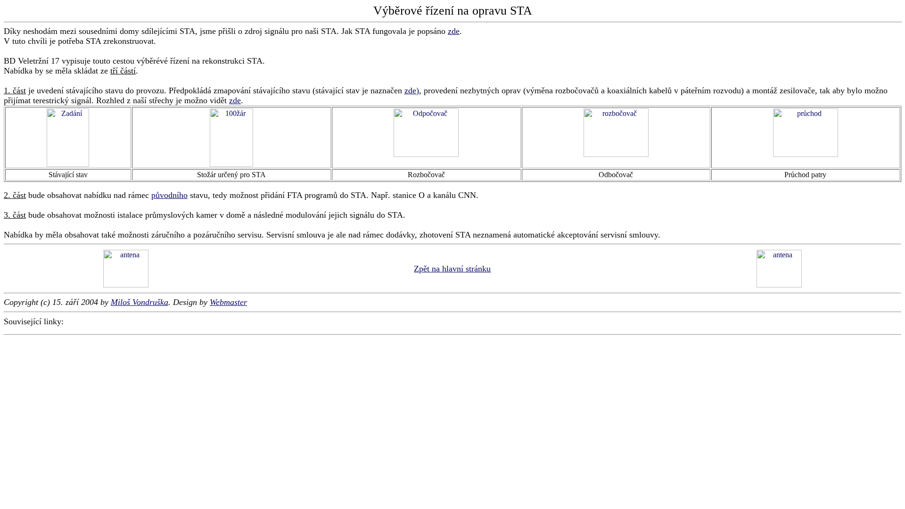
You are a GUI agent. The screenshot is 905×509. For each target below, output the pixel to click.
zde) (411, 90)
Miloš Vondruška (139, 302)
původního (169, 195)
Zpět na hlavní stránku (452, 268)
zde (454, 31)
